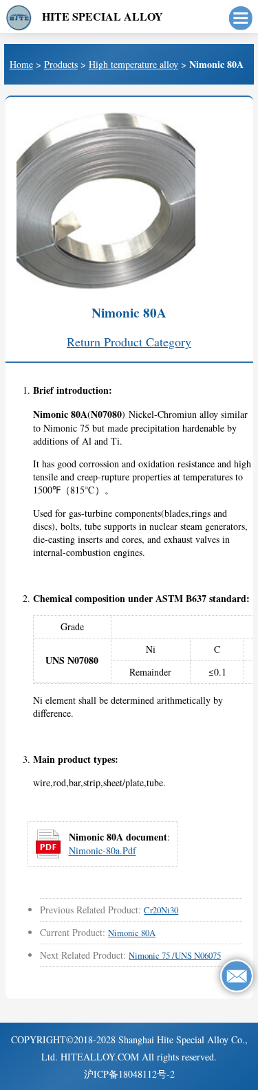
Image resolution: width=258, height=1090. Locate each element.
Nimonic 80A (131, 932)
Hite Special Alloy (102, 16)
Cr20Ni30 (161, 910)
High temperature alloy (133, 64)
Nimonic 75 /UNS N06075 (175, 955)
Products (61, 64)
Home (21, 64)
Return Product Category (129, 341)
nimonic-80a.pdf (102, 850)
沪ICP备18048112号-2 (129, 1073)
